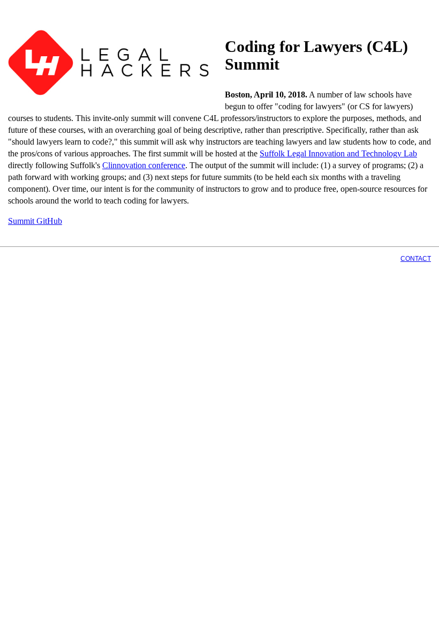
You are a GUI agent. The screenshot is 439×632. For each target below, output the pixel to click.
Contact (415, 258)
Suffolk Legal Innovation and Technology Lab (338, 153)
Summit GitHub (35, 220)
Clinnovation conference (143, 165)
